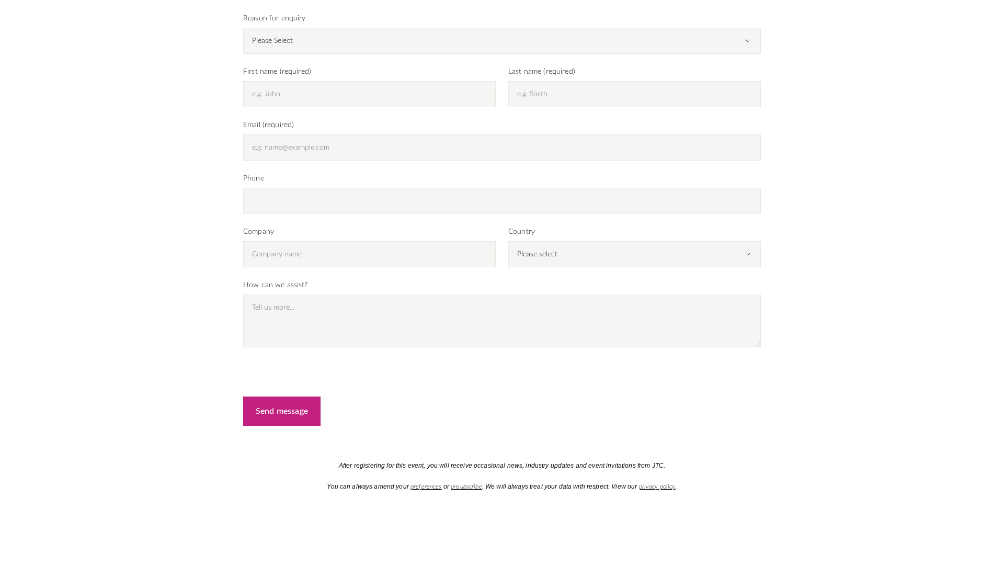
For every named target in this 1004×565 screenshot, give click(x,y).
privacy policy (657, 486)
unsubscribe (466, 486)
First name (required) (277, 71)
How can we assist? (275, 285)
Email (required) (268, 125)
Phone (253, 178)
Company (258, 231)
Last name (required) (541, 71)
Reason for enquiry (274, 18)
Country (521, 231)
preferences (426, 486)
